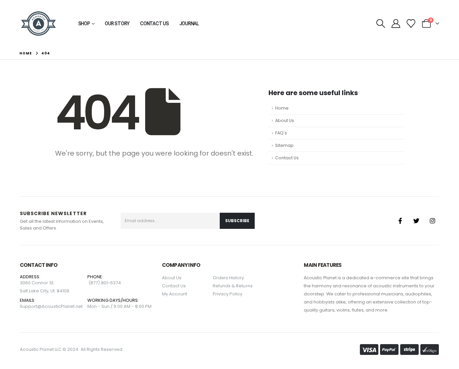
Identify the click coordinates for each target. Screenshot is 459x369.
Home (282, 108)
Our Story (117, 23)
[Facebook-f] (400, 221)
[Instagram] (432, 221)
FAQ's (281, 133)
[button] (381, 23)
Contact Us (154, 23)
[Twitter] (416, 221)
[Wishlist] (411, 23)
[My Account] (396, 23)
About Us (284, 120)
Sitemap (284, 145)
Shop (84, 23)
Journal (189, 23)
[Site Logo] (38, 23)
